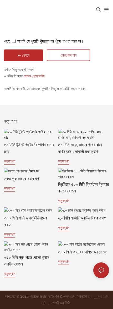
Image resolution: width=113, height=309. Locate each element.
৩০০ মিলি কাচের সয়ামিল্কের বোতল (82, 252)
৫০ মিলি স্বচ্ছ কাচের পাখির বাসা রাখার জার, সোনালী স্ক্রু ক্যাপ (80, 148)
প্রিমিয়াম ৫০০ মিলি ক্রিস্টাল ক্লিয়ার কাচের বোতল (83, 188)
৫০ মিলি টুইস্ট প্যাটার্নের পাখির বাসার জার (29, 148)
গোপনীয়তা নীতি (61, 303)
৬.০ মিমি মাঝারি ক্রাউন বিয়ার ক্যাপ (82, 218)
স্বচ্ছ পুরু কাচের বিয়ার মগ (21, 179)
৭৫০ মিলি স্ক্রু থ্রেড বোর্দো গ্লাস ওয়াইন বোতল (26, 261)
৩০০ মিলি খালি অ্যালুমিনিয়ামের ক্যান (25, 222)
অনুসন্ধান (9, 161)
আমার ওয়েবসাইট (34, 76)
